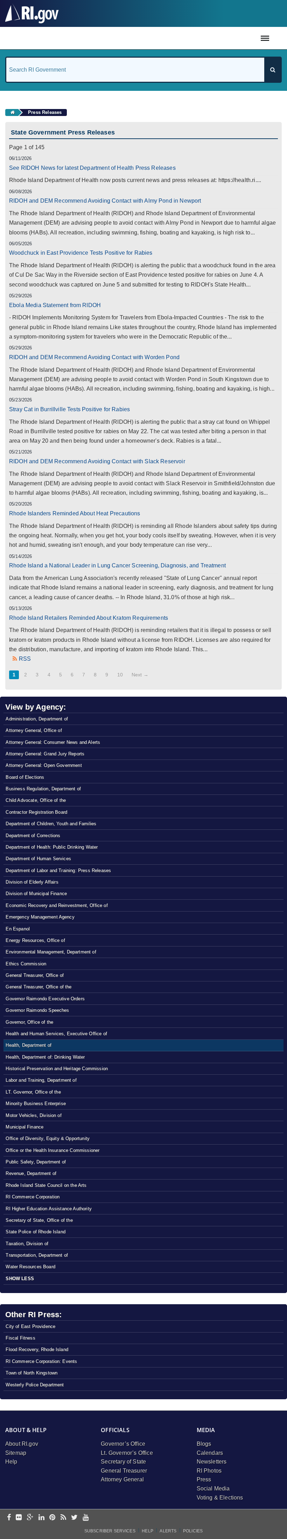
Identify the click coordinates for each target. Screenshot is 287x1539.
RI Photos (209, 1471)
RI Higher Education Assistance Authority (48, 1208)
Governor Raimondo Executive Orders (45, 998)
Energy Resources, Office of (35, 940)
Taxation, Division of (27, 1243)
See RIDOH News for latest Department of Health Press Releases (92, 168)
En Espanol (18, 928)
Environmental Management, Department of (51, 951)
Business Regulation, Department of (43, 788)
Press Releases (45, 112)
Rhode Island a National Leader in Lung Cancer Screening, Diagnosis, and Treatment (117, 565)
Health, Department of (28, 1045)
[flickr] (19, 1518)
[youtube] (86, 1518)
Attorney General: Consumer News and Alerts (53, 742)
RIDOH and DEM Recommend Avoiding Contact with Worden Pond (94, 357)
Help (11, 1462)
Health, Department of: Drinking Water (45, 1057)
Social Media (213, 1488)
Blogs (204, 1444)
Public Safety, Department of (35, 1161)
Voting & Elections (220, 1498)
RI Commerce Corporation (32, 1196)
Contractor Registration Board (36, 812)
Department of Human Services (38, 858)
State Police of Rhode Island (35, 1231)
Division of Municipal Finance (36, 893)
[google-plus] (30, 1518)
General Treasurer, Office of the (38, 986)
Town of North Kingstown (31, 1372)
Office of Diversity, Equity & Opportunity (48, 1138)
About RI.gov (21, 1444)
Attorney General (122, 1479)
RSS (25, 659)
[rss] (63, 1518)
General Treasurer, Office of (34, 975)
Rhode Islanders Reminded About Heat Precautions (74, 513)
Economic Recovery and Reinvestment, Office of (56, 905)
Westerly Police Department (35, 1384)
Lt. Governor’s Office (127, 1453)
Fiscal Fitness (20, 1338)
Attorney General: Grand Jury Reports (45, 753)
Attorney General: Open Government (44, 765)
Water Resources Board (30, 1266)
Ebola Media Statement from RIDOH (55, 305)
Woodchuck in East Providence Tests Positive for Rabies (81, 253)
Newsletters (212, 1462)
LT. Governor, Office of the (33, 1092)
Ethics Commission (26, 963)
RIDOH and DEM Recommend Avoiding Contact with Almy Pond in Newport (105, 201)
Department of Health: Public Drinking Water (52, 847)
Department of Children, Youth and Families (51, 823)
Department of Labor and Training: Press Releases (58, 870)
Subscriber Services (109, 1531)
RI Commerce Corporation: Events (41, 1361)
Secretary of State (123, 1462)
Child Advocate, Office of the (36, 800)
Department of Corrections (33, 835)
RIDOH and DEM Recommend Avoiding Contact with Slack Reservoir (97, 461)
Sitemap (15, 1453)
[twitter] (74, 1518)
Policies (193, 1531)
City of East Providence (30, 1326)
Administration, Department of (37, 718)
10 (120, 674)
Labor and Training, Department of (41, 1080)
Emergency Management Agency (40, 917)
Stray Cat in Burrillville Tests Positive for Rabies (69, 409)
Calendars (210, 1453)
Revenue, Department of (31, 1173)
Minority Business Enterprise (35, 1103)
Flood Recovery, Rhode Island (37, 1349)
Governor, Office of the (29, 1022)
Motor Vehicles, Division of (33, 1115)
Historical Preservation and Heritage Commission (57, 1068)
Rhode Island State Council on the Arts (46, 1185)
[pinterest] (52, 1518)
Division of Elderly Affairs (32, 882)
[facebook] (9, 1518)
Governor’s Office (123, 1444)
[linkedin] (41, 1518)
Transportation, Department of (37, 1255)
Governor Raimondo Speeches (37, 1010)
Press (204, 1479)
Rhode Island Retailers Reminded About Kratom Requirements (88, 618)
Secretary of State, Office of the (39, 1220)
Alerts (168, 1531)
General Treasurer (124, 1471)
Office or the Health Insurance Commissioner (52, 1150)
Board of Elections (25, 777)
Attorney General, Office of (34, 730)
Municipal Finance (24, 1127)
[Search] (272, 70)
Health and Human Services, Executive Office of (56, 1033)
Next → (140, 674)
